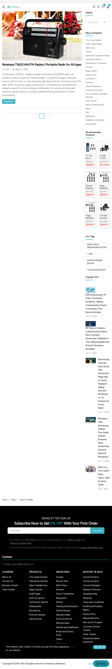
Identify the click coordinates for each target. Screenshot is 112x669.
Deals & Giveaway (93, 86)
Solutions (89, 82)
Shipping (87, 598)
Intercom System (37, 615)
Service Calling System (95, 105)
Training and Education (67, 606)
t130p (89, 254)
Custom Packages (91, 585)
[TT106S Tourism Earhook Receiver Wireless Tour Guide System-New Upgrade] (104, 207)
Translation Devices (38, 581)
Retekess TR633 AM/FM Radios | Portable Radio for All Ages (41, 64)
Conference (90, 79)
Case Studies (8, 589)
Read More (8, 101)
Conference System (38, 602)
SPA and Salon (63, 623)
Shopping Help (90, 594)
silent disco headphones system (96, 246)
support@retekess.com (91, 547)
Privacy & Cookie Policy (21, 543)
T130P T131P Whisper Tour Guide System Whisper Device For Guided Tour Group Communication (104, 157)
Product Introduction (94, 90)
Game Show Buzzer (94, 59)
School (59, 602)
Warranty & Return (92, 589)
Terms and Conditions (93, 602)
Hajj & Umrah (91, 75)
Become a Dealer (10, 585)
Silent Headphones (38, 585)
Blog (13, 500)
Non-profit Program (92, 622)
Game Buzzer (35, 619)
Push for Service (37, 598)
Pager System (91, 71)
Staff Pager (34, 594)
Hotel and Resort (64, 619)
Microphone (34, 610)
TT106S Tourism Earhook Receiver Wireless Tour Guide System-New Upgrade (103, 216)
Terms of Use (74, 540)
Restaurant (90, 116)
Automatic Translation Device (98, 56)
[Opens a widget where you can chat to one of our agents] (101, 664)
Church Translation (65, 594)
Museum (60, 589)
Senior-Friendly (26, 500)
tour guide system (96, 270)
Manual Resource (91, 618)
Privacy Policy (89, 614)
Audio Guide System (94, 44)
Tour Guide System (94, 40)
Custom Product (91, 577)
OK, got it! (99, 647)
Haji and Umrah (63, 615)
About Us (6, 577)
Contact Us (7, 581)
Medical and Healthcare (67, 627)
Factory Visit (62, 581)
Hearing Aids (91, 124)
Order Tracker (89, 634)
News (88, 109)
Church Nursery (63, 610)
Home (4, 500)
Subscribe (97, 530)
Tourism (89, 67)
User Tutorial (91, 101)
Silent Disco (90, 48)
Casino (59, 639)
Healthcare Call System (95, 120)
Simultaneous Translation (96, 63)
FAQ (87, 112)
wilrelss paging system (94, 261)
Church (88, 52)
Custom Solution (91, 581)
